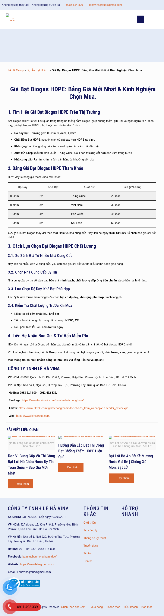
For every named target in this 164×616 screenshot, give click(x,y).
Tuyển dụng (90, 545)
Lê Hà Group (15, 70)
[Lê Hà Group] (10, 19)
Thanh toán (113, 607)
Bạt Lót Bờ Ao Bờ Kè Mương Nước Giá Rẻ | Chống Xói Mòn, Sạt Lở (131, 461)
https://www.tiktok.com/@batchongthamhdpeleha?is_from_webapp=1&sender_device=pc (73, 408)
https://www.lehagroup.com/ (33, 415)
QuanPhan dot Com (73, 607)
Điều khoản (131, 607)
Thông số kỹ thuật (94, 538)
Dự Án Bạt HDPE (37, 70)
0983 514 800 (74, 4)
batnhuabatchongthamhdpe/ (39, 556)
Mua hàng (97, 607)
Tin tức (87, 553)
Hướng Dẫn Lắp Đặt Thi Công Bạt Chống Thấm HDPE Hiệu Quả (81, 451)
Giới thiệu (89, 522)
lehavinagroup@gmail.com (105, 4)
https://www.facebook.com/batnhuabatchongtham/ (53, 400)
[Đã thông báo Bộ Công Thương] (24, 588)
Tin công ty (90, 530)
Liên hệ (87, 561)
